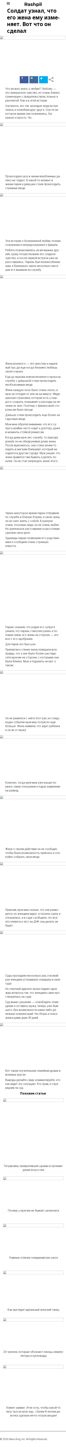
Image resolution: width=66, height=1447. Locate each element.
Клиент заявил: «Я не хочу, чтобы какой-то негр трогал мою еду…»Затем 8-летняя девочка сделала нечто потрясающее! (33, 1411)
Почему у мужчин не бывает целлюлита (33, 1210)
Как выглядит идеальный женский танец (33, 1309)
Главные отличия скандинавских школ (33, 1257)
